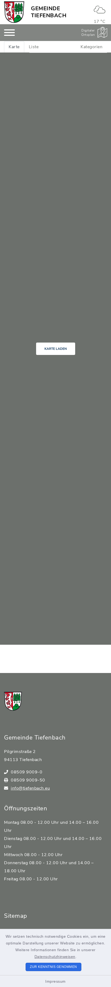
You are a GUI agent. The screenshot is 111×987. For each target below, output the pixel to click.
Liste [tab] (34, 47)
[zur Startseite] (14, 12)
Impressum (55, 981)
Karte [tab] (14, 47)
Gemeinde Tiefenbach (48, 12)
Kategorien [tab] (91, 47)
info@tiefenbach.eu (30, 788)
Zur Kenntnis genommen (53, 967)
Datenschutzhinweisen (54, 956)
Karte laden (55, 349)
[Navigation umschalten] (9, 32)
